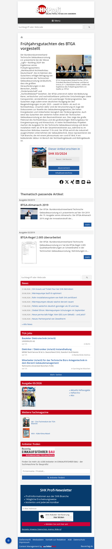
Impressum (24, 542)
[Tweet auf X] (67, 183)
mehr (87, 224)
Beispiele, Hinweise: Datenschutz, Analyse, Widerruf (41, 529)
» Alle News (27, 324)
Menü (57, 20)
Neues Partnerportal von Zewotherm (44, 318)
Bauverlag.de (87, 546)
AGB (70, 539)
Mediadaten (38, 539)
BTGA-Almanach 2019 (34, 205)
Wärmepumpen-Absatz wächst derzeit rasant (48, 301)
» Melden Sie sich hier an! (56, 524)
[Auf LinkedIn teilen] (78, 183)
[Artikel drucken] (89, 182)
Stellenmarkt (25, 539)
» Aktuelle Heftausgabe (79, 390)
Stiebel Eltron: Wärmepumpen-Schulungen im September (53, 310)
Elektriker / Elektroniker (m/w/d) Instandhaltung (47, 349)
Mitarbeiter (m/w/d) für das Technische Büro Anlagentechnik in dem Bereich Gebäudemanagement (54, 361)
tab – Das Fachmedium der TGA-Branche (43, 423)
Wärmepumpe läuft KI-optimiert (41, 293)
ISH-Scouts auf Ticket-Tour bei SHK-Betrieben (47, 289)
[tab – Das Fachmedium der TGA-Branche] (27, 422)
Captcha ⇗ (66, 520)
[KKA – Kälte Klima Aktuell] (27, 433)
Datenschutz (79, 539)
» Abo (71, 395)
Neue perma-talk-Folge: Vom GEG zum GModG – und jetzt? (53, 314)
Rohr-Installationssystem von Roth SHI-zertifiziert (49, 297)
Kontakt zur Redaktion (56, 539)
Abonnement (64, 168)
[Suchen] (89, 27)
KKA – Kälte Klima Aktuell (40, 434)
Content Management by (30, 546)
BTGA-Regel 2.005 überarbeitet (40, 237)
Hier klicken (59, 517)
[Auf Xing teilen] (72, 183)
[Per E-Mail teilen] (83, 182)
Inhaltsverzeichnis (63, 173)
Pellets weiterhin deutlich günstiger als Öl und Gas (50, 306)
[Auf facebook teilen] (61, 183)
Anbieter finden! (57, 477)
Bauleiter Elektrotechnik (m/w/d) (39, 338)
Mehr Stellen (56, 374)
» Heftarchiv (74, 392)
